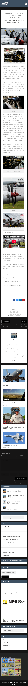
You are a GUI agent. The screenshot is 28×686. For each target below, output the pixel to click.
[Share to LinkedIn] (20, 301)
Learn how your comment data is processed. (13, 483)
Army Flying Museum (7, 526)
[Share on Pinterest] (23, 301)
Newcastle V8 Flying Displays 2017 (11, 445)
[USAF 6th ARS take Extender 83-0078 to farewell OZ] (14, 375)
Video (13, 22)
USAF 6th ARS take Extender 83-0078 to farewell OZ (12, 384)
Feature (17, 491)
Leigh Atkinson (13, 20)
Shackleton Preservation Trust (14, 264)
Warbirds (18, 22)
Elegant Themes (11, 682)
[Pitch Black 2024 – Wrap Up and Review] (4, 491)
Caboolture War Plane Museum (10, 542)
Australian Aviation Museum (9, 533)
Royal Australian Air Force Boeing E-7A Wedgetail (15, 496)
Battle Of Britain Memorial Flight (12, 285)
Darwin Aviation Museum (8, 549)
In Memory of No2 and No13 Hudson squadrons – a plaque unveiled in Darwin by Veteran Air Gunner (13, 427)
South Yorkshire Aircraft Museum (12, 281)
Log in (4, 639)
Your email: (4, 570)
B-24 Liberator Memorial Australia (10, 539)
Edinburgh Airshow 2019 (8, 552)
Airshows (14, 497)
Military (20, 491)
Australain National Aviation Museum (11, 530)
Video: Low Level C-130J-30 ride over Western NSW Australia (13, 403)
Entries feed (5, 642)
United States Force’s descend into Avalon (14, 502)
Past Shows (7, 22)
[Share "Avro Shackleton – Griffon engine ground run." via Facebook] (11, 311)
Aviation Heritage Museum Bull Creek (11, 536)
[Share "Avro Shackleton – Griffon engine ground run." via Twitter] (14, 311)
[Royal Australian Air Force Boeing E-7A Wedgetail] (4, 496)
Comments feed (6, 645)
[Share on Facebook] (14, 301)
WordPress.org (6, 648)
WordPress (23, 682)
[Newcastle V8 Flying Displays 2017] (14, 438)
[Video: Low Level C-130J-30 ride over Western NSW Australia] (14, 395)
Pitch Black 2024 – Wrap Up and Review (15, 490)
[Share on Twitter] (17, 301)
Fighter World (6, 555)
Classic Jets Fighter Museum (9, 546)
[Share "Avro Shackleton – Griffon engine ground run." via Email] (16, 311)
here (7, 268)
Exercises (14, 491)
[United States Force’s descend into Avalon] (4, 502)
